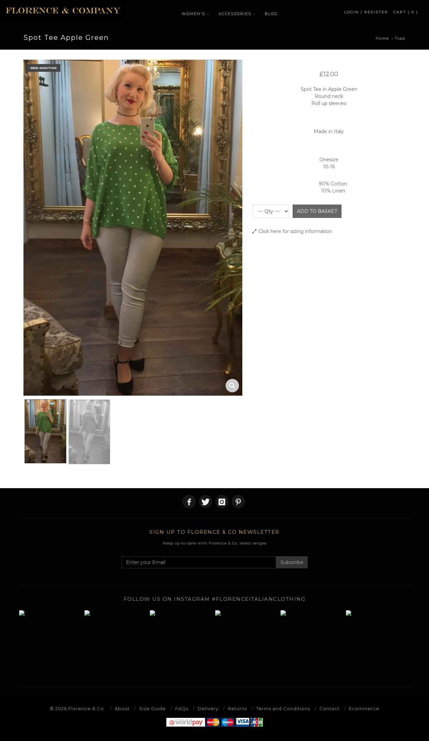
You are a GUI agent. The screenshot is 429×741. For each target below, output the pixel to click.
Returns (237, 708)
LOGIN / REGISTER (366, 12)
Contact (329, 708)
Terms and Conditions (283, 708)
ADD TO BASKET (317, 211)
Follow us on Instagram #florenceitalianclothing (215, 599)
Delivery (208, 708)
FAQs (181, 708)
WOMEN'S (193, 13)
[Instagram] (222, 501)
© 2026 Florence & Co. (77, 708)
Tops (400, 38)
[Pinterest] (238, 501)
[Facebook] (189, 501)
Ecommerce (364, 708)
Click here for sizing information (295, 231)
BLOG (271, 13)
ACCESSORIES (235, 13)
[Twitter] (205, 501)
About (122, 708)
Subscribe (292, 562)
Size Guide (152, 708)
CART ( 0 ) (405, 12)
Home (382, 38)
